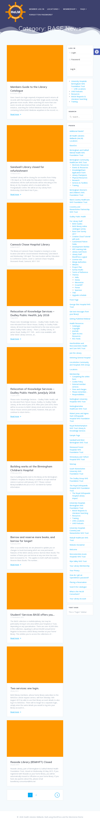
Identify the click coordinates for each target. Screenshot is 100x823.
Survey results (77, 270)
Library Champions (79, 175)
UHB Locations (80, 89)
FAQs (82, 9)
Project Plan (77, 267)
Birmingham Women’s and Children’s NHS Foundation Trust (78, 192)
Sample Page (75, 435)
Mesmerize (79, 282)
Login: (73, 52)
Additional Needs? (77, 131)
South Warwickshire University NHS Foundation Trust (77, 471)
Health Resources (77, 323)
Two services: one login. (24, 688)
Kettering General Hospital (80, 357)
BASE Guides (77, 224)
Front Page (74, 300)
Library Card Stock (79, 252)
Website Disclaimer (77, 545)
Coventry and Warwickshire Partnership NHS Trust (80, 209)
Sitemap (73, 464)
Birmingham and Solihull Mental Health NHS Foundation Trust (79, 152)
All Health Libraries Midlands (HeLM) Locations (77, 138)
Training (74, 101)
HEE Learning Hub (79, 249)
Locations (52, 9)
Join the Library (75, 353)
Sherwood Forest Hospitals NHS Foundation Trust (76, 449)
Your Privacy (74, 570)
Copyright (76, 328)
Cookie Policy (77, 382)
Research (76, 180)
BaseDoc (73, 145)
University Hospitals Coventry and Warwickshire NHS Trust (79, 530)
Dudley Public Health (78, 216)
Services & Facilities (80, 183)
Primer (77, 287)
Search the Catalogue (78, 587)
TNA (74, 292)
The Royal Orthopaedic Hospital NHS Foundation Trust (80, 488)
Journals (75, 331)
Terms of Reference (80, 272)
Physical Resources (79, 178)
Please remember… (80, 392)
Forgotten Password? (41, 14)
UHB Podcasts (77, 91)
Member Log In (36, 9)
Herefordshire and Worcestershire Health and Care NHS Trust (78, 346)
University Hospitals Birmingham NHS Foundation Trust (79, 83)
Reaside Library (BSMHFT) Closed (31, 762)
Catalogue (76, 326)
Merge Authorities (79, 262)
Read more (14, 114)
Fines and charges (79, 389)
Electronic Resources (80, 165)
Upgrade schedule (79, 295)
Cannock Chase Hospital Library (30, 244)
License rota (77, 259)
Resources (75, 94)
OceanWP (79, 285)
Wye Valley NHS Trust (78, 561)
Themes (75, 275)
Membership (69, 9)
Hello (77, 277)
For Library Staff (76, 221)
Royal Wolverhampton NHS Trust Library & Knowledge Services (78, 428)
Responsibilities (78, 394)
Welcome (73, 549)
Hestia (77, 280)
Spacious (78, 290)
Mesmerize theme (76, 817)
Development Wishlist (80, 247)
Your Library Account (78, 599)
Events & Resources (80, 167)
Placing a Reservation (78, 582)
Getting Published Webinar (80, 319)
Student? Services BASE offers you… (32, 614)
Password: (75, 59)
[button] (97, 52)
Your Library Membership (80, 566)
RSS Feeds (76, 339)
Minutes (75, 264)
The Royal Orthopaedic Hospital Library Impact (81, 495)
